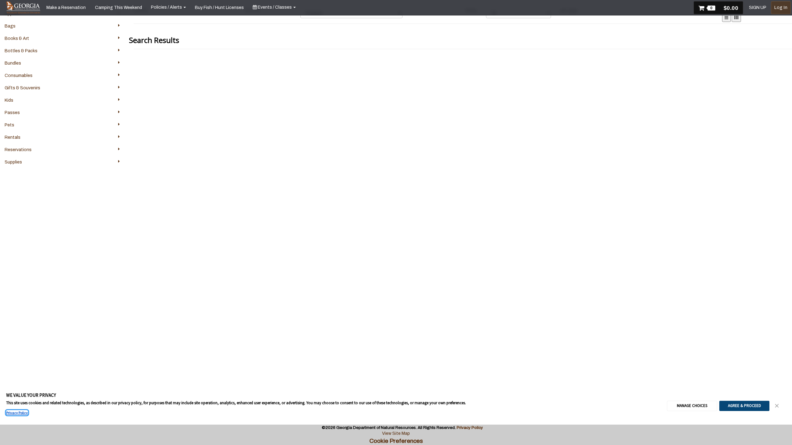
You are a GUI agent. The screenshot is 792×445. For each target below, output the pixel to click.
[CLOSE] (777, 405)
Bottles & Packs (21, 51)
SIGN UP (757, 7)
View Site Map (396, 433)
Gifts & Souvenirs (22, 88)
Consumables (18, 75)
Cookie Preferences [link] (396, 441)
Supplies (13, 162)
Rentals (12, 137)
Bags (10, 26)
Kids (9, 100)
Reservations (18, 149)
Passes (12, 112)
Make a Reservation (66, 7)
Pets (9, 125)
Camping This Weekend (118, 7)
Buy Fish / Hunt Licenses (219, 7)
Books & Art (17, 38)
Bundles (13, 63)
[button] (718, 7)
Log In (780, 7)
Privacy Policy (17, 412)
